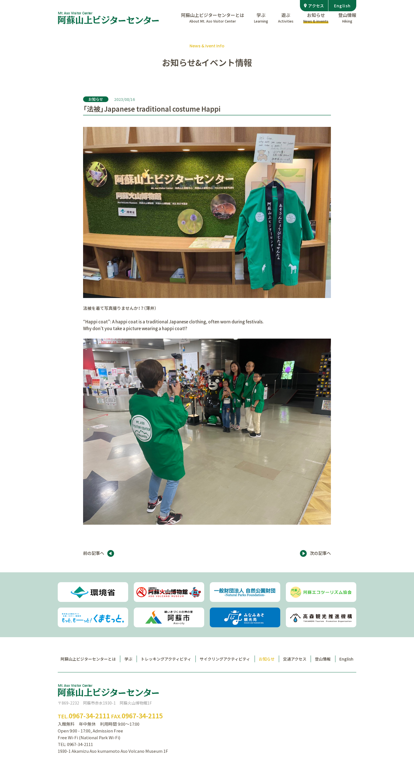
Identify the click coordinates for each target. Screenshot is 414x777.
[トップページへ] (108, 17)
